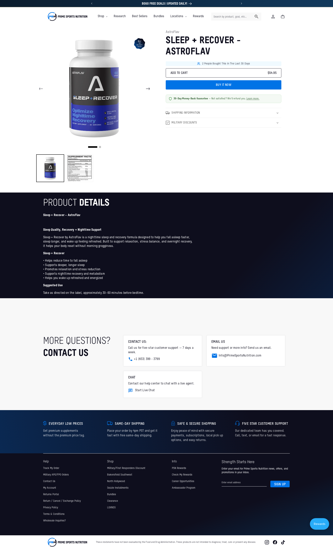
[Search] (256, 16)
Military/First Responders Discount (126, 468)
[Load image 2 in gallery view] (79, 168)
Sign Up (280, 484)
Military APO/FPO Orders (56, 474)
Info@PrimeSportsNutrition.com (240, 355)
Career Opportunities (183, 481)
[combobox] (236, 17)
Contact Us (49, 481)
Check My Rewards (182, 474)
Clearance (112, 501)
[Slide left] (41, 88)
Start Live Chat (145, 390)
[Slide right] (147, 88)
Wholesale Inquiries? (54, 520)
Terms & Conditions (54, 514)
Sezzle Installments (118, 487)
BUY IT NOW (223, 85)
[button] (103, 16)
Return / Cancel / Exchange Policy (62, 501)
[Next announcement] (241, 3)
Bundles (111, 494)
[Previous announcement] (91, 3)
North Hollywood (116, 481)
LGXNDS (111, 507)
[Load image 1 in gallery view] (50, 168)
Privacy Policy (50, 507)
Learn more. (252, 98)
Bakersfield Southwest (119, 474)
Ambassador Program (183, 487)
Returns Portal (51, 494)
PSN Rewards (179, 468)
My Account (49, 487)
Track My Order (51, 468)
